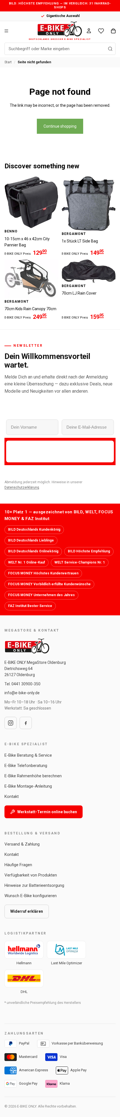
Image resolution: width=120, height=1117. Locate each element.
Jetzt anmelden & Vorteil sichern (60, 451)
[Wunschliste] (101, 31)
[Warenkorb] (113, 31)
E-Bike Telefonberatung (25, 765)
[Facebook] (26, 723)
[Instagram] (10, 723)
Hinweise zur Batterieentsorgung (34, 885)
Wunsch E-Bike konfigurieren (30, 895)
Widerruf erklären (26, 911)
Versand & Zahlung (22, 844)
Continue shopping (60, 126)
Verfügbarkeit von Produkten (30, 875)
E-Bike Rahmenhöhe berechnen (33, 775)
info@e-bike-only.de (22, 693)
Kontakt (11, 796)
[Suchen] (110, 48)
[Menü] (6, 31)
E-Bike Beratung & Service (28, 755)
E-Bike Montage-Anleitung (28, 786)
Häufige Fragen (18, 864)
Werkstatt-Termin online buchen (47, 812)
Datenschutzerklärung (21, 487)
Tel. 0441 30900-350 (22, 684)
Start (8, 62)
